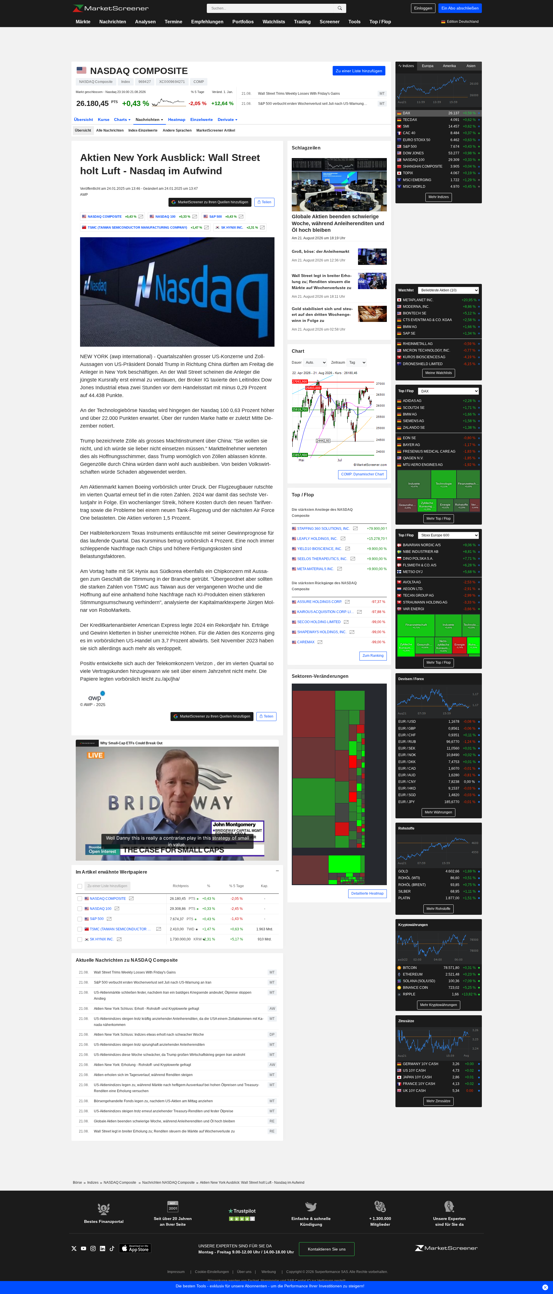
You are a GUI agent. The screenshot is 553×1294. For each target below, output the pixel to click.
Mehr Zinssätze (438, 1101)
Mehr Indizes (439, 197)
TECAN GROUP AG (418, 595)
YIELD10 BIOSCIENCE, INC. (319, 549)
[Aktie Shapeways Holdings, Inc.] (351, 632)
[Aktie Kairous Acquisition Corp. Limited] (359, 612)
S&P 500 (97, 919)
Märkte (83, 21)
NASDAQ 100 (100, 909)
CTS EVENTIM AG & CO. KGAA (427, 320)
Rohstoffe (406, 828)
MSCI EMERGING (417, 180)
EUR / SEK (406, 748)
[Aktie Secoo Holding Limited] (345, 622)
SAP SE (409, 333)
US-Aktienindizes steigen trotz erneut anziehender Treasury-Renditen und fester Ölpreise (163, 1111)
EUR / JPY (406, 802)
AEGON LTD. (413, 589)
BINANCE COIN (415, 988)
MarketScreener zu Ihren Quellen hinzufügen (212, 202)
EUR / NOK (407, 755)
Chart (298, 351)
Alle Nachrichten (110, 130)
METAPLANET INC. (418, 300)
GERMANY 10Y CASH (420, 1064)
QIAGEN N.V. (413, 458)
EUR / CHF (407, 735)
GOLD (403, 871)
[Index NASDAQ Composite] (140, 216)
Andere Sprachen (177, 130)
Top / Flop (380, 21)
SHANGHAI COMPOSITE (422, 166)
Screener (330, 21)
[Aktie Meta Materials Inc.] (339, 569)
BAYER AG (411, 445)
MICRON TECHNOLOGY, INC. (426, 350)
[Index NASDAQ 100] (194, 216)
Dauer (297, 363)
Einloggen (423, 8)
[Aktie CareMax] (319, 642)
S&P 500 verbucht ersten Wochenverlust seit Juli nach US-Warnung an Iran (313, 104)
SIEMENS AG (413, 421)
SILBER (404, 891)
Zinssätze (406, 1021)
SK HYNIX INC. (102, 939)
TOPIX (408, 173)
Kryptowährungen (413, 925)
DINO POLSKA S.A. (418, 559)
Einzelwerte (201, 119)
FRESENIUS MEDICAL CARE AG (429, 451)
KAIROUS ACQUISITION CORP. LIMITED (325, 612)
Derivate (226, 119)
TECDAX (410, 120)
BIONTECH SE (414, 313)
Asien (471, 66)
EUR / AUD (407, 775)
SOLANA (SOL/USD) (419, 981)
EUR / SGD (407, 795)
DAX (406, 113)
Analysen (145, 21)
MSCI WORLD (414, 187)
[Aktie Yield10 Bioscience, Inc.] (347, 549)
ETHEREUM (413, 974)
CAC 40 (409, 133)
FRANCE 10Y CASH (419, 1084)
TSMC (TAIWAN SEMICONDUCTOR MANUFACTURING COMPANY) (121, 929)
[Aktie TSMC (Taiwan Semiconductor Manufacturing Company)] (206, 227)
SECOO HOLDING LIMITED (319, 622)
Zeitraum (338, 363)
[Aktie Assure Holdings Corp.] (347, 602)
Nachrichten (112, 21)
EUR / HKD (407, 788)
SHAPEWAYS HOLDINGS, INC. (321, 632)
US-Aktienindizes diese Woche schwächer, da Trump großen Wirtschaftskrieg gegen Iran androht (169, 1055)
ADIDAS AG (412, 401)
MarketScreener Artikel (215, 130)
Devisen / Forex (411, 679)
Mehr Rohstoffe (438, 909)
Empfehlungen (207, 21)
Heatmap (176, 119)
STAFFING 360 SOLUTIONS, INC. (323, 529)
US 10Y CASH (414, 1071)
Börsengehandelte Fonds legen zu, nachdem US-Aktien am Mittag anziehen (153, 1101)
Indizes (408, 66)
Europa (427, 66)
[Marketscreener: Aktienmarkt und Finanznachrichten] (110, 8)
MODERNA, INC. (416, 307)
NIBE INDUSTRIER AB (420, 552)
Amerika (449, 66)
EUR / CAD (407, 768)
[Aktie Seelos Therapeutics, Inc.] (352, 559)
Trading (302, 21)
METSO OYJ (413, 572)
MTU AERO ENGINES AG (423, 465)
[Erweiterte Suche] (340, 8)
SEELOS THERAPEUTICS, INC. (322, 559)
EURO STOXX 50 (416, 140)
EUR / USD (407, 722)
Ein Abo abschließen (460, 8)
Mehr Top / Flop (439, 519)
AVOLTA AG (412, 582)
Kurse (103, 119)
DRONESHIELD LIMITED (423, 364)
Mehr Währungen (438, 812)
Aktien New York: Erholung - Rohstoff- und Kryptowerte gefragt (142, 1065)
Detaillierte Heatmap (367, 893)
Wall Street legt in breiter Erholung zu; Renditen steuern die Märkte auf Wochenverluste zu (164, 1131)
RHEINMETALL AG (418, 344)
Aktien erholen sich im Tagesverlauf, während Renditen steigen (143, 1075)
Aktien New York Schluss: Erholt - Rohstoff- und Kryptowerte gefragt (146, 1009)
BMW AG (410, 327)
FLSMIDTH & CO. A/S (419, 565)
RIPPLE (409, 994)
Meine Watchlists (438, 373)
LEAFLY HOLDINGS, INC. (317, 539)
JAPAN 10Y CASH (417, 1077)
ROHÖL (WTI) (409, 878)
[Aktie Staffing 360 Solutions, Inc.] (355, 529)
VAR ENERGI (413, 609)
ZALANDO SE (414, 428)
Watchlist (406, 290)
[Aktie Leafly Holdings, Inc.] (342, 539)
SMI (406, 126)
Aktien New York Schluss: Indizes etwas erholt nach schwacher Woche (149, 1035)
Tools (355, 21)
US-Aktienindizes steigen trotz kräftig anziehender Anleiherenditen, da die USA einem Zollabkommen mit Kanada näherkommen (179, 1022)
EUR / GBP (407, 728)
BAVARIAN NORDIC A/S (422, 545)
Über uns (244, 1272)
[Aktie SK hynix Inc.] (262, 227)
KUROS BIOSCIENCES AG (424, 357)
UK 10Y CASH (414, 1091)
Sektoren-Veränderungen (320, 676)
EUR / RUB (407, 742)
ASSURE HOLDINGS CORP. (319, 602)
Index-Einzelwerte (143, 130)
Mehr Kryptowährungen (438, 1005)
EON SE (409, 438)
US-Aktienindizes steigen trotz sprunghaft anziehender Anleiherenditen (149, 1045)
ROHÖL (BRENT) (412, 885)
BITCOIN (410, 968)
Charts (121, 119)
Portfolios (243, 21)
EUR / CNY (407, 782)
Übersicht (83, 119)
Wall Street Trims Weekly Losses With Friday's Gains (299, 94)
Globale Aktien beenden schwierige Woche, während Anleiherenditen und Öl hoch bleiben (164, 1121)
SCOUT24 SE (414, 408)
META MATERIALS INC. (315, 569)
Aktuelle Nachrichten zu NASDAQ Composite (127, 960)
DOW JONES (413, 153)
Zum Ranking (373, 656)
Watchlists (274, 21)
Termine (173, 21)
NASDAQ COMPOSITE (108, 899)
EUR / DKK (407, 762)
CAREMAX (306, 642)
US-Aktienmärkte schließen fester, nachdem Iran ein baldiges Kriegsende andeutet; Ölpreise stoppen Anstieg (172, 996)
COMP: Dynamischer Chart (362, 474)
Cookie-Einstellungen (212, 1272)
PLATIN (404, 898)
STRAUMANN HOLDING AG (425, 602)
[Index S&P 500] (240, 216)
